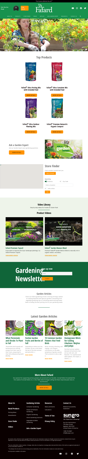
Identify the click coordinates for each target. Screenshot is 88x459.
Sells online (51, 188)
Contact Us (74, 16)
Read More (9, 358)
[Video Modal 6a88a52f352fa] (24, 231)
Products (17, 16)
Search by (48, 179)
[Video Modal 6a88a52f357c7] (63, 231)
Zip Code (65, 181)
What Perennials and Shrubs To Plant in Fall (14, 340)
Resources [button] (64, 16)
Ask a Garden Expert (52, 16)
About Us (9, 16)
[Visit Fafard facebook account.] (81, 8)
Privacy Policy (50, 421)
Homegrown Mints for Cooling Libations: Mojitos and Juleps (72, 341)
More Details (50, 173)
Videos (35, 16)
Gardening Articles (33, 403)
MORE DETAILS (31, 95)
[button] (80, 16)
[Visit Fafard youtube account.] (73, 8)
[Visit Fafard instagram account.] (77, 8)
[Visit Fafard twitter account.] (85, 8)
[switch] (46, 181)
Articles (42, 16)
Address (50, 181)
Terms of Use (49, 415)
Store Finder (26, 16)
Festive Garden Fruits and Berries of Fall (34, 340)
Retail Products (13, 408)
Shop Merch (23, 8)
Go (47, 192)
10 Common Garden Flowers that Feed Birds (53, 340)
